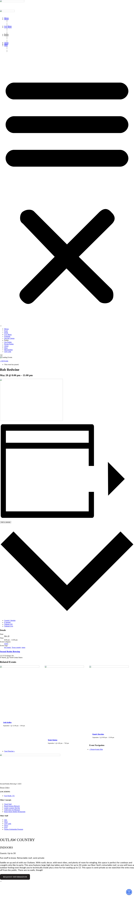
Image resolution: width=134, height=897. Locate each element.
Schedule (12, 29)
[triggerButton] (129, 892)
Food (10, 20)
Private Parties (15, 40)
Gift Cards (13, 50)
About (6, 42)
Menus (6, 18)
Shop (6, 44)
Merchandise (14, 47)
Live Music (8, 26)
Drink (10, 24)
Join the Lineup (15, 32)
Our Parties (13, 37)
